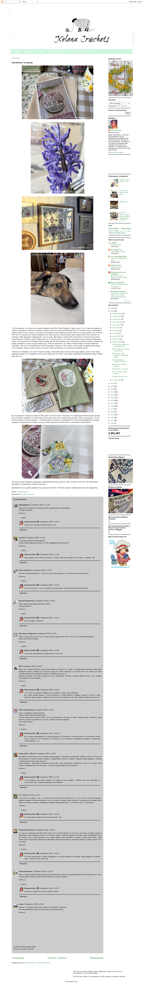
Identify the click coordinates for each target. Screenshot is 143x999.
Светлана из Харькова (28, 633)
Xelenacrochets (30, 522)
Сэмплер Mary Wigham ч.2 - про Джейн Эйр (121, 345)
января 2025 (117, 380)
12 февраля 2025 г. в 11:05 (49, 690)
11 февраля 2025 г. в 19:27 (44, 710)
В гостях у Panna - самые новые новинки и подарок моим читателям (124, 216)
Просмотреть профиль (116, 152)
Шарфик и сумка (116, 244)
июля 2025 (116, 328)
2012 (112, 417)
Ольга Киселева (25, 570)
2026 (112, 308)
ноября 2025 (117, 316)
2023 (112, 386)
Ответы (23, 518)
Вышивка (23, 494)
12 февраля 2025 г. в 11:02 (49, 522)
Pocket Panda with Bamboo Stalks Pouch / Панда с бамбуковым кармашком (119, 295)
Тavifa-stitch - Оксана (27, 753)
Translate (124, 106)
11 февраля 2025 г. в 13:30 (40, 505)
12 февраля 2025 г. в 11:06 (49, 733)
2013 (112, 414)
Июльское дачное (116, 267)
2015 (112, 409)
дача (129, 231)
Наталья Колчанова (26, 830)
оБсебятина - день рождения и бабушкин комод (120, 355)
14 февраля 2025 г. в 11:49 (49, 814)
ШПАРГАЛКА (88, 51)
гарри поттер (123, 231)
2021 (112, 392)
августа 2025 (117, 325)
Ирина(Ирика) (24, 505)
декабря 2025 (117, 313)
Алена (21, 904)
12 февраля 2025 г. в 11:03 (49, 585)
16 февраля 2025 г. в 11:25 (49, 888)
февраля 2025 (118, 342)
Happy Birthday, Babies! (118, 251)
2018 (112, 400)
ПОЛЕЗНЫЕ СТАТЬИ (56, 51)
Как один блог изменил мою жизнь (124, 192)
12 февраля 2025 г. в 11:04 (49, 650)
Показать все (127, 301)
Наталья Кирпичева (26, 601)
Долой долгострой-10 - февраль (119, 365)
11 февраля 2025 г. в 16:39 (45, 601)
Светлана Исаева (25, 871)
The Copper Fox (116, 250)
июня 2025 (116, 330)
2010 (112, 423)
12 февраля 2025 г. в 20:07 (46, 753)
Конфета (111, 231)
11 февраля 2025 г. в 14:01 (35, 537)
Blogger (75, 981)
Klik (20, 666)
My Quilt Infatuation (117, 282)
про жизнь (121, 233)
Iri (19, 795)
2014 (112, 412)
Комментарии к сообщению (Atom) (37, 963)
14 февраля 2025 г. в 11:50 (49, 853)
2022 (112, 389)
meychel (22, 537)
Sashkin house (116, 265)
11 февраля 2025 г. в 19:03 (32, 666)
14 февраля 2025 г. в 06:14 (45, 830)
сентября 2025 (118, 322)
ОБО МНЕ (29, 51)
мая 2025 (116, 333)
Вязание (31, 494)
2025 (112, 311)
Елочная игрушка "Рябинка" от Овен (119, 361)
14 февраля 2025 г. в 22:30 (43, 871)
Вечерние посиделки (118, 291)
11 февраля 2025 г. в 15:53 (42, 570)
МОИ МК (41, 51)
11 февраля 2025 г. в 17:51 (47, 633)
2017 (112, 403)
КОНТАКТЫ (73, 51)
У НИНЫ (114, 243)
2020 (112, 395)
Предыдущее (96, 958)
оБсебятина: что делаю (120, 369)
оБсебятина (123, 202)
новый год (112, 233)
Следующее (18, 958)
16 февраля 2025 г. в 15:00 (34, 904)
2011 (112, 420)
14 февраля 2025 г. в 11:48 (49, 777)
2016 (112, 406)
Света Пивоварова (26, 710)
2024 (112, 383)
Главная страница (57, 958)
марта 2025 (117, 339)
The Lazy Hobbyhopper (119, 256)
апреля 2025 (117, 336)
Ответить (22, 513)
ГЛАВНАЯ (17, 51)
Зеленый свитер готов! (119, 376)
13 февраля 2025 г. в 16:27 (31, 795)
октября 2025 (117, 319)
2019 (112, 398)
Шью (117, 231)
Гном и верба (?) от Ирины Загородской (121, 350)
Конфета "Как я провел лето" (124, 180)
